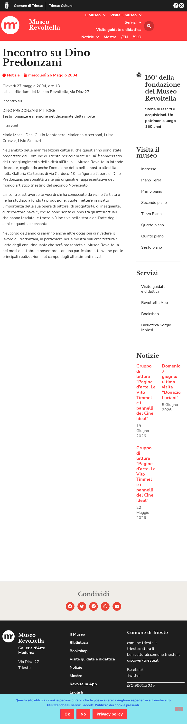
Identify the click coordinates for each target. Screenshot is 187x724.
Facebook (135, 669)
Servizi (131, 22)
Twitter (133, 675)
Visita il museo (123, 15)
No (83, 714)
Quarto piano (152, 225)
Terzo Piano (151, 213)
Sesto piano (151, 247)
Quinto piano (152, 236)
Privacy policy (110, 714)
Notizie (87, 37)
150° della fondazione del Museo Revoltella (162, 88)
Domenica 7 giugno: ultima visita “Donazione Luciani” (174, 382)
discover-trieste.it (143, 660)
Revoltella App (154, 302)
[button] (149, 26)
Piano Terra (151, 180)
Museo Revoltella (44, 24)
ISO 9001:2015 (141, 685)
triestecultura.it (140, 648)
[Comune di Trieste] (6, 5)
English (76, 692)
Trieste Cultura (61, 5)
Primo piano (151, 191)
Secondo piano (154, 202)
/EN (124, 37)
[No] (179, 709)
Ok (67, 714)
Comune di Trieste (28, 5)
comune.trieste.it (142, 643)
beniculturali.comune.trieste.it (153, 654)
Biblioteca (79, 642)
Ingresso (148, 169)
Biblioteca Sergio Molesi (156, 327)
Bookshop (150, 314)
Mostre (110, 37)
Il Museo (93, 15)
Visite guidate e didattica (118, 29)
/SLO (137, 37)
